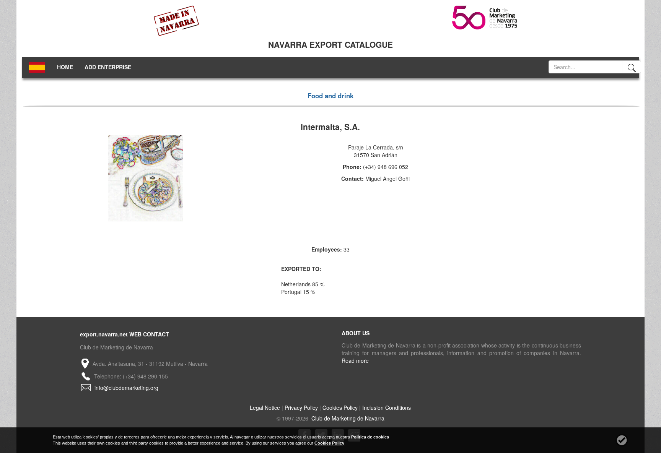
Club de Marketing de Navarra (347, 418)
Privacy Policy (301, 407)
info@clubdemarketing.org (126, 387)
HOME (65, 67)
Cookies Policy (340, 407)
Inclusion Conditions (386, 407)
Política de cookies (370, 437)
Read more (355, 360)
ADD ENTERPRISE (108, 67)
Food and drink (330, 95)
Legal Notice (265, 407)
